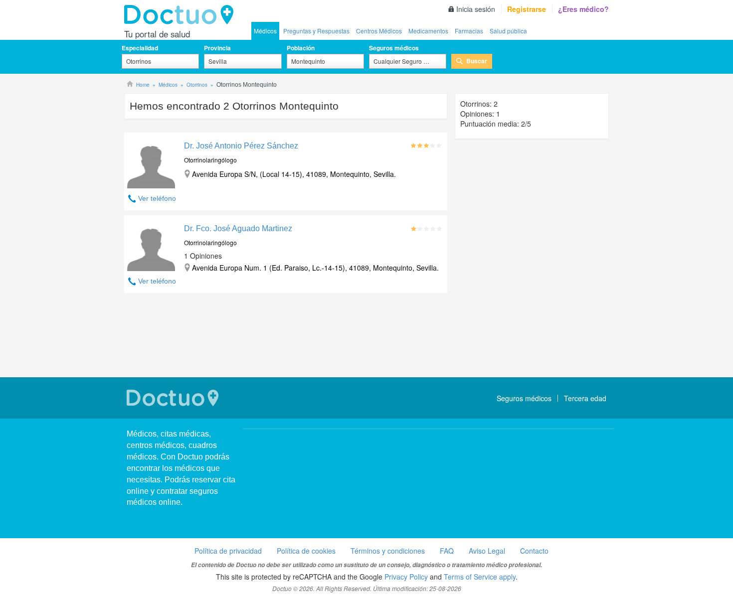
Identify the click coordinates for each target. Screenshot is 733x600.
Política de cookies (306, 551)
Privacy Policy (406, 577)
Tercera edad (585, 398)
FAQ (447, 551)
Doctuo (181, 15)
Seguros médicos (394, 48)
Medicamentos (428, 30)
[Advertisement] (285, 336)
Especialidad (140, 48)
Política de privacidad (228, 551)
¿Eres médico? (583, 9)
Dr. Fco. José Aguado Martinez (238, 228)
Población (301, 48)
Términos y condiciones (388, 551)
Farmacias (469, 30)
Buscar (476, 60)
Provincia (217, 48)
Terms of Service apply (480, 577)
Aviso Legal (487, 551)
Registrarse (526, 9)
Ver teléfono (157, 198)
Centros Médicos (379, 30)
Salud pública (508, 30)
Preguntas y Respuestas (316, 30)
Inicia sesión (475, 9)
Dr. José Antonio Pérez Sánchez (241, 146)
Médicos (265, 30)
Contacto (534, 551)
